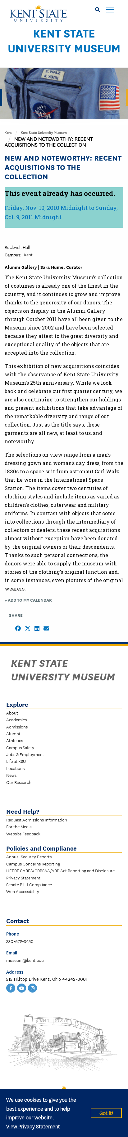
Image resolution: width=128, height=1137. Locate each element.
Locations (15, 768)
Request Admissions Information (36, 819)
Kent (8, 132)
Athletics (14, 740)
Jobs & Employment (25, 754)
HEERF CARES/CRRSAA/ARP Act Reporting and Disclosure (60, 870)
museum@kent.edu (25, 960)
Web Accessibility (22, 891)
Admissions (17, 726)
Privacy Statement (23, 877)
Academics (16, 719)
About (12, 712)
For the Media (19, 826)
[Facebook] (11, 987)
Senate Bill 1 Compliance (29, 884)
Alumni (13, 733)
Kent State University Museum (64, 40)
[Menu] (110, 10)
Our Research (18, 782)
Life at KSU (16, 761)
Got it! (106, 1113)
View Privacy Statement (33, 1126)
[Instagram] (32, 987)
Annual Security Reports (29, 856)
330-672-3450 (20, 941)
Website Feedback (23, 833)
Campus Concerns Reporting (33, 863)
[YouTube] (21, 987)
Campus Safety (20, 747)
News (11, 775)
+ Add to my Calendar (28, 600)
